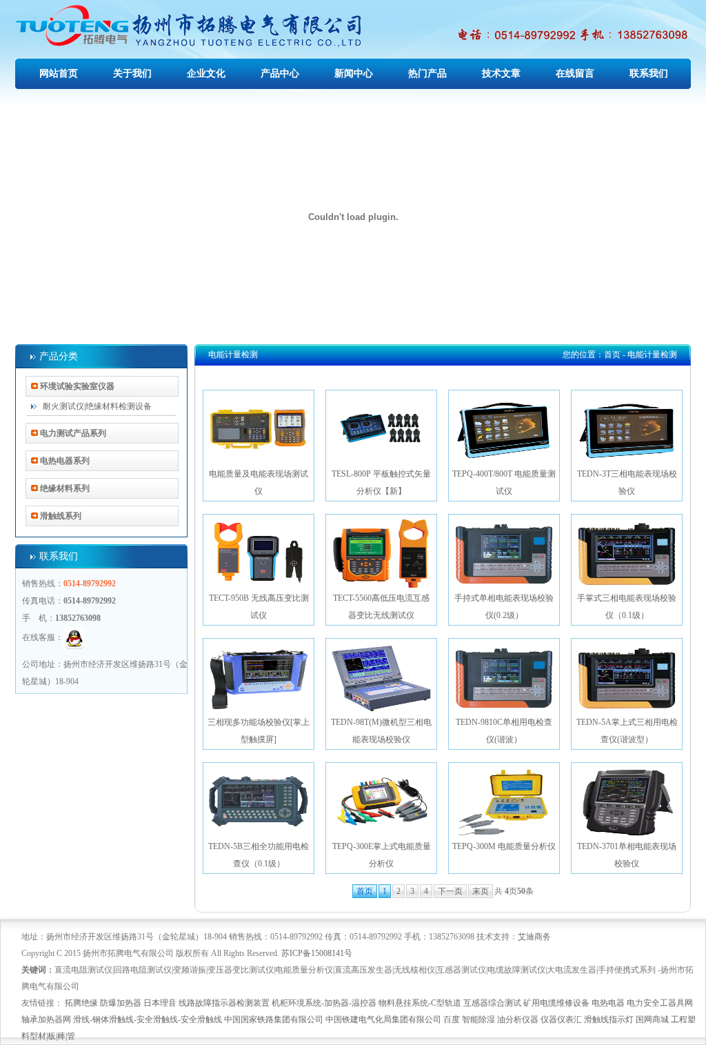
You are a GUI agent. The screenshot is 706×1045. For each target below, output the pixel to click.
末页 (480, 891)
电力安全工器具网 (660, 1003)
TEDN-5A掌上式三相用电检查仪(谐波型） (627, 730)
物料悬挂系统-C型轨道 (420, 1003)
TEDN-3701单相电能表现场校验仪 (626, 855)
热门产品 (427, 73)
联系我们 (648, 73)
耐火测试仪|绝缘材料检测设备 (97, 406)
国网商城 (652, 1019)
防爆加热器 (120, 1003)
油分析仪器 (517, 1019)
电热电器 (608, 1003)
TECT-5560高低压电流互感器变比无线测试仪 (381, 606)
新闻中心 (353, 73)
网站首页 (58, 73)
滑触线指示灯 (609, 1019)
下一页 (450, 891)
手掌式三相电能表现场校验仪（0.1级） (626, 606)
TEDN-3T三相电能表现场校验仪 (627, 482)
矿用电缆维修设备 (556, 1003)
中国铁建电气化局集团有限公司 (383, 1019)
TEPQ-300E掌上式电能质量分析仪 (381, 855)
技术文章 (501, 73)
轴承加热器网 (46, 1019)
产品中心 (280, 73)
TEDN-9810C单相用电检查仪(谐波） (504, 730)
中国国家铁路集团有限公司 (273, 1019)
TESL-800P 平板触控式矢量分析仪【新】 (381, 482)
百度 (451, 1019)
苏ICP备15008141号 (316, 953)
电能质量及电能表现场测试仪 (258, 482)
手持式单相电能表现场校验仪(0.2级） (504, 606)
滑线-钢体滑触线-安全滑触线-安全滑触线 (147, 1019)
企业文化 (206, 73)
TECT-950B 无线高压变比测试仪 (259, 606)
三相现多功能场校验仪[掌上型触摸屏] (259, 730)
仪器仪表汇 (561, 1019)
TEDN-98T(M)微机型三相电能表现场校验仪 (381, 730)
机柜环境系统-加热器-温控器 (324, 1003)
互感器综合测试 (492, 1003)
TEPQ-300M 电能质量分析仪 (504, 846)
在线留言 (575, 73)
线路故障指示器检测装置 (224, 1003)
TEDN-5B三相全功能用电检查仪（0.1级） (258, 855)
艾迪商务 (534, 937)
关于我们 (132, 73)
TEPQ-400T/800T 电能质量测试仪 (504, 482)
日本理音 (159, 1003)
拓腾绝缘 (81, 1003)
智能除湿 (478, 1019)
